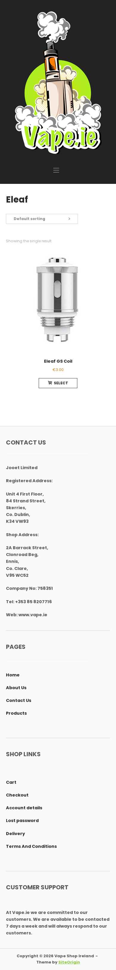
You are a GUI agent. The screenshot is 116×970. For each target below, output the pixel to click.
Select (61, 383)
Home (13, 675)
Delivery (15, 834)
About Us (16, 688)
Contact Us (18, 700)
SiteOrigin (69, 962)
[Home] (58, 83)
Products (16, 713)
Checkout (17, 795)
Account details (24, 808)
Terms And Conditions (31, 846)
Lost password (22, 821)
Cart (11, 782)
